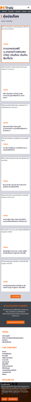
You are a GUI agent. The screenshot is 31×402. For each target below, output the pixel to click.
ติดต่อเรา (5, 340)
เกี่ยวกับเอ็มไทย (6, 342)
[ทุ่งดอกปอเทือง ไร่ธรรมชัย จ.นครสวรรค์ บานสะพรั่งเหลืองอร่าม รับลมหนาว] (15, 112)
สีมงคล (4, 374)
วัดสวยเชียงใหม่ (6, 354)
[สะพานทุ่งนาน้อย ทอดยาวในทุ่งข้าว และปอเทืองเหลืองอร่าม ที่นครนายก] (15, 203)
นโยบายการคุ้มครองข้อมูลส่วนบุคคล (12, 338)
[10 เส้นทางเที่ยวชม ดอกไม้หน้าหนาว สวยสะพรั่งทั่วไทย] (15, 139)
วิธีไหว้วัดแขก (6, 368)
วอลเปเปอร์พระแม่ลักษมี (9, 370)
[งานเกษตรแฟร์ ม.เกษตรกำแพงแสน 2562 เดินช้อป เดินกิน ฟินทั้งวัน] (15, 33)
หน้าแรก (4, 11)
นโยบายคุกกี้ (5, 336)
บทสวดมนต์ (5, 362)
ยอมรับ (4, 399)
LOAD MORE (16, 297)
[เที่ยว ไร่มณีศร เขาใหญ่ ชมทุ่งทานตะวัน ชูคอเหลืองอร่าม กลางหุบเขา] (15, 76)
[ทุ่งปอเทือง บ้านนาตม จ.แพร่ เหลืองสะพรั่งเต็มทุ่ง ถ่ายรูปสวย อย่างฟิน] (15, 237)
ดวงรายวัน (5, 360)
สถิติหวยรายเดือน (7, 358)
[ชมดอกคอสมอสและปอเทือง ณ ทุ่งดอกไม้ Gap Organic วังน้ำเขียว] (15, 269)
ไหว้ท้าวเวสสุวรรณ (7, 366)
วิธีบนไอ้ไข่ (5, 364)
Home (3, 21)
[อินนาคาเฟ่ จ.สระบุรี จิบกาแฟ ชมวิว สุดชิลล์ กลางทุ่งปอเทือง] (15, 168)
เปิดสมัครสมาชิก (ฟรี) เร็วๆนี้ (15, 322)
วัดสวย (4, 352)
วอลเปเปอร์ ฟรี (6, 372)
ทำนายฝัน (11, 11)
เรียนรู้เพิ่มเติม (13, 399)
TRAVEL (5, 44)
